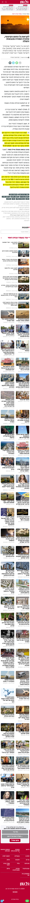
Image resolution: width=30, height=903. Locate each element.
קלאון (8, 199)
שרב (27, 199)
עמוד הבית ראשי (24, 194)
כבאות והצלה (20, 199)
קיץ (13, 199)
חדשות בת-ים (24, 197)
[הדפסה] (13, 63)
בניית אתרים (15, 899)
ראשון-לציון (14, 197)
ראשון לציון (5, 197)
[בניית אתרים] (15, 893)
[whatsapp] (16, 63)
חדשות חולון (13, 194)
